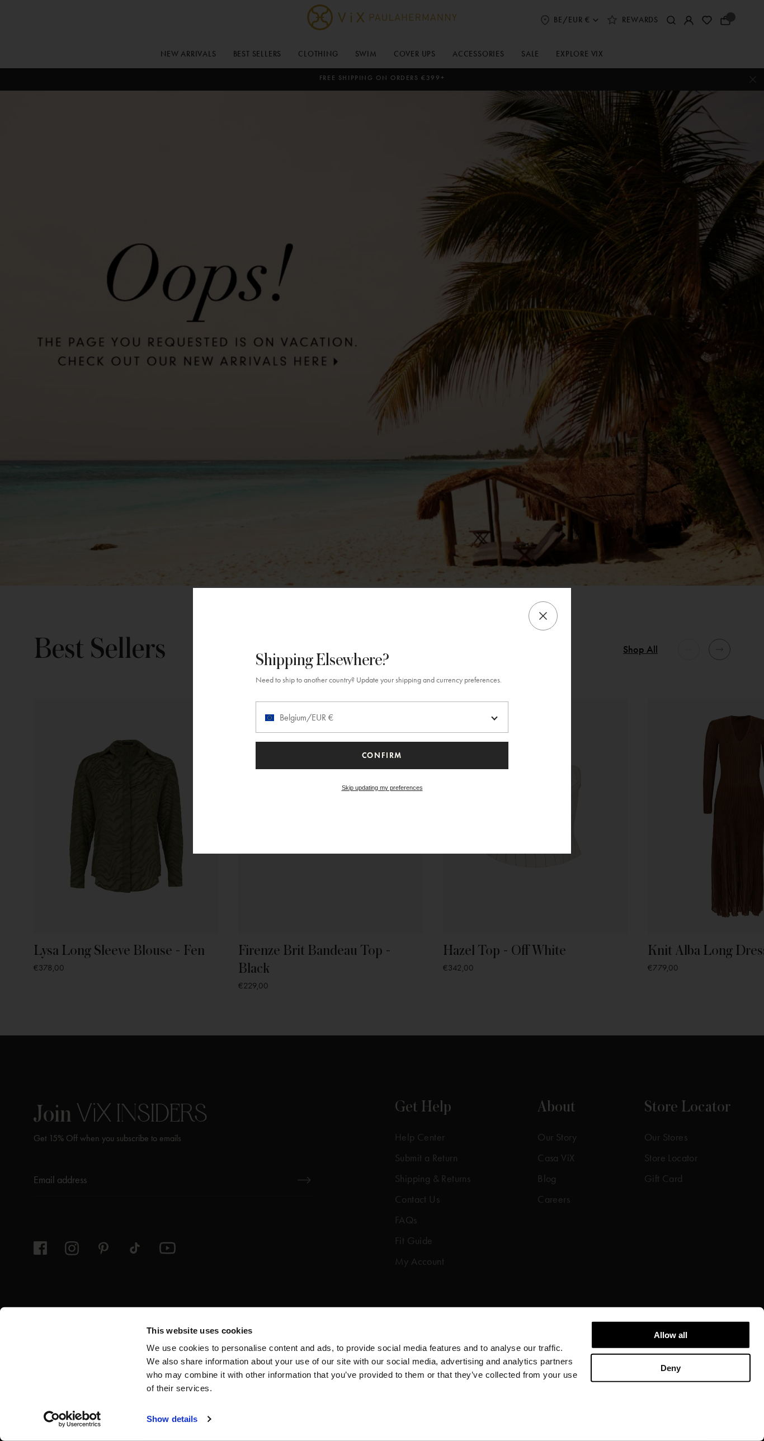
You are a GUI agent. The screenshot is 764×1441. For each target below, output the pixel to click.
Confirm (382, 755)
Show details (172, 1419)
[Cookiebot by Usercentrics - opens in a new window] (72, 1419)
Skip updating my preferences (382, 787)
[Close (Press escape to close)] (543, 615)
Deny (671, 1367)
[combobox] (382, 717)
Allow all (670, 1335)
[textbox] (382, 717)
